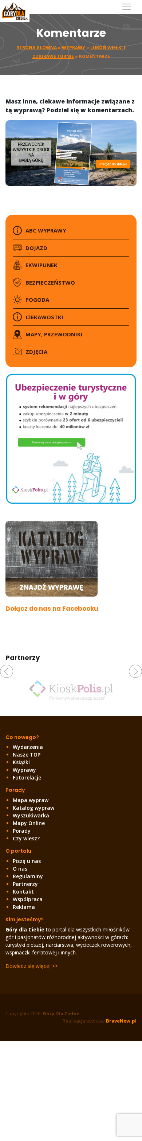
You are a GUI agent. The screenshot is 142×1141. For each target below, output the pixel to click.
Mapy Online (29, 823)
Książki (21, 762)
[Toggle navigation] (129, 7)
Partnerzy (25, 883)
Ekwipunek (41, 265)
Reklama (24, 906)
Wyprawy (73, 47)
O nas (20, 868)
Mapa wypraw (30, 800)
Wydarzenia (28, 746)
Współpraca (28, 899)
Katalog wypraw (33, 807)
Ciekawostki (44, 317)
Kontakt (23, 891)
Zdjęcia (36, 351)
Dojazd (36, 247)
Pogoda (37, 299)
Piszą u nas (27, 860)
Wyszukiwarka (31, 815)
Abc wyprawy (45, 230)
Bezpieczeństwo (50, 282)
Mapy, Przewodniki (54, 334)
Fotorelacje (27, 777)
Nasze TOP (26, 754)
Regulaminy (28, 876)
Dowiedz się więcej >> (31, 965)
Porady (22, 830)
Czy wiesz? (26, 838)
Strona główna (37, 47)
